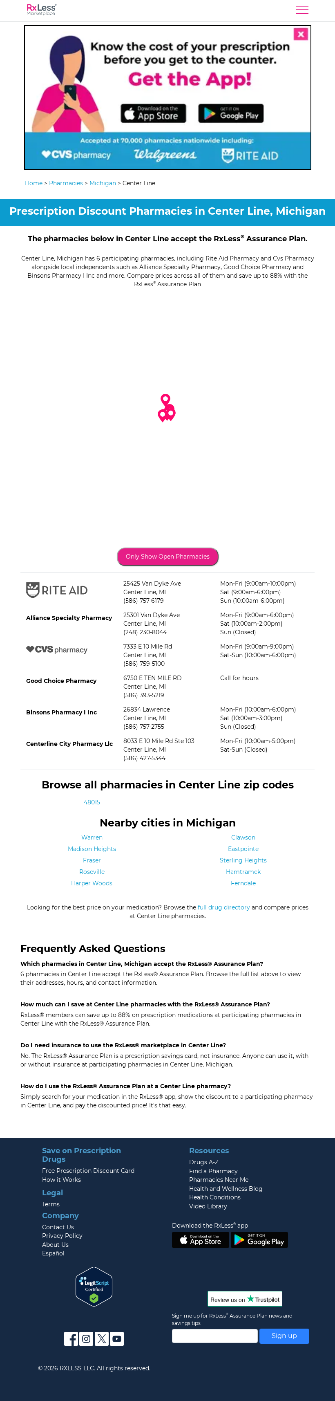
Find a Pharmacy (213, 1171)
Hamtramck (243, 872)
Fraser (92, 860)
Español (53, 1253)
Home (33, 183)
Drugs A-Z (204, 1162)
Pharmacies (66, 183)
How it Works (61, 1179)
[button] (162, 415)
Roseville (92, 872)
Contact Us (58, 1227)
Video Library (208, 1206)
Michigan (102, 183)
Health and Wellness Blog (226, 1188)
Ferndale (243, 883)
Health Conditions (215, 1197)
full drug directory (224, 907)
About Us (55, 1244)
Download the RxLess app (210, 1225)
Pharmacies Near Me (218, 1179)
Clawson (243, 837)
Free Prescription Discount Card (88, 1170)
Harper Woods (91, 883)
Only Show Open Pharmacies (168, 556)
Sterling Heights (243, 860)
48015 (92, 802)
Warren (92, 837)
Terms (51, 1204)
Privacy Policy (62, 1235)
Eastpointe (243, 849)
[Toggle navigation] (302, 12)
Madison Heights (92, 849)
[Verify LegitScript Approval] (94, 1286)
